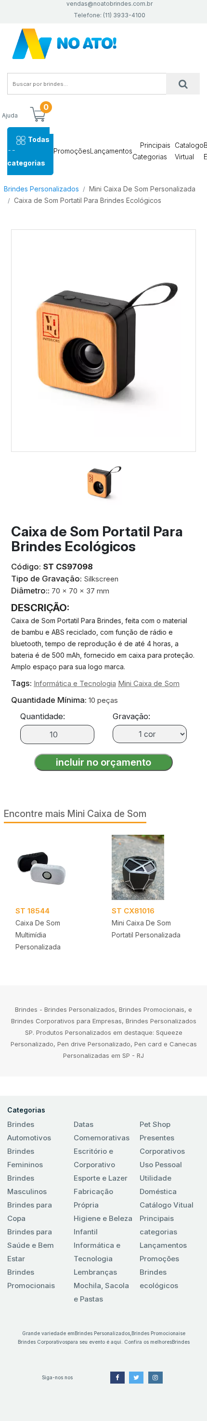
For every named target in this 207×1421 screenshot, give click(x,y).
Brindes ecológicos (159, 1278)
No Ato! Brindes (103, 44)
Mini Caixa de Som (149, 683)
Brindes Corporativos (42, 1342)
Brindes (181, 1342)
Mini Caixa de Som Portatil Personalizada (146, 929)
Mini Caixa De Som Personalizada (142, 189)
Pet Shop (155, 1124)
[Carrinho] (37, 115)
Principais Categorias (151, 151)
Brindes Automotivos (29, 1131)
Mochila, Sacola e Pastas (101, 1292)
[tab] (103, 478)
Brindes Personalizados (41, 189)
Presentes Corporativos (162, 1144)
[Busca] (183, 84)
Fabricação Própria (93, 1198)
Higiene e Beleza (103, 1218)
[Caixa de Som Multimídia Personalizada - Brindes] (52, 867)
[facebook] (117, 1378)
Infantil (86, 1231)
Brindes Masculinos (27, 1184)
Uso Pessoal (161, 1164)
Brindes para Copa (29, 1211)
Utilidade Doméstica (158, 1184)
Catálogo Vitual (167, 1204)
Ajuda (10, 115)
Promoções (71, 151)
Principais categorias (158, 1225)
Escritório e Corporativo (94, 1158)
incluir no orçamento (103, 762)
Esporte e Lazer (101, 1178)
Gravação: (131, 716)
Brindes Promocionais (31, 1278)
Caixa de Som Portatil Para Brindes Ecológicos (87, 200)
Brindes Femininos (25, 1158)
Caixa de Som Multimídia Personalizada (38, 935)
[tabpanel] (52, 896)
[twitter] (136, 1378)
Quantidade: (42, 716)
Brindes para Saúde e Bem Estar (30, 1245)
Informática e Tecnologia (75, 683)
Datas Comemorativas (101, 1131)
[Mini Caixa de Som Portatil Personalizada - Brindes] (148, 867)
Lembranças (95, 1272)
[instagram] (155, 1378)
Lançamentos (111, 151)
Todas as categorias (28, 151)
